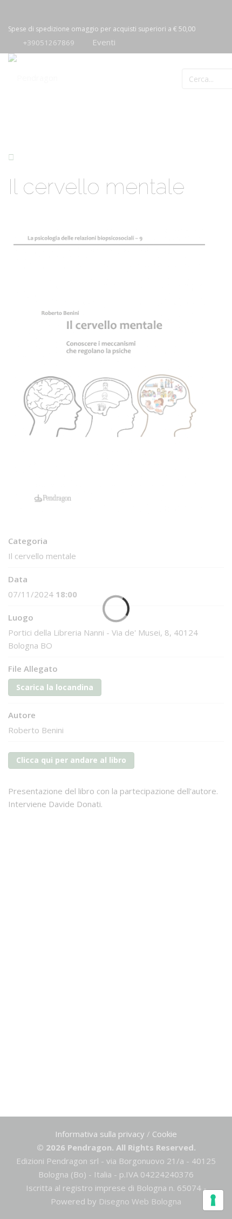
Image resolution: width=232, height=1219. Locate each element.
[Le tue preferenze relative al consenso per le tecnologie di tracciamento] (213, 1200)
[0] (212, 77)
